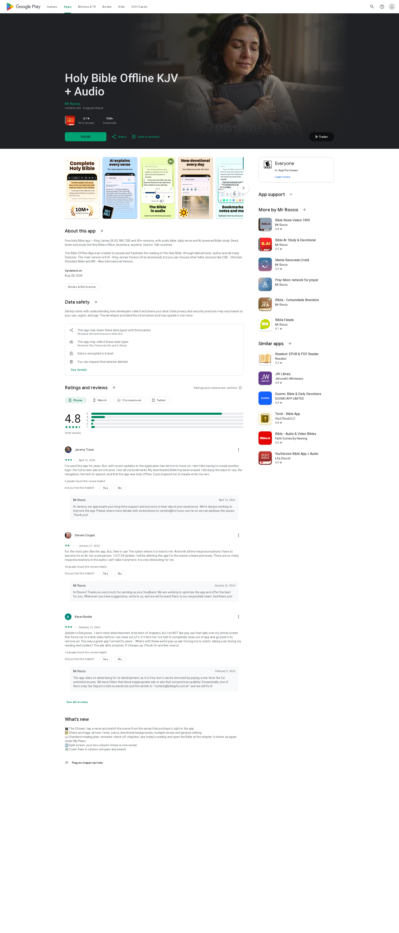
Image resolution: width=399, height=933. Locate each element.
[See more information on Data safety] (96, 302)
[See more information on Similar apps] (290, 343)
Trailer (321, 136)
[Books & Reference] (82, 287)
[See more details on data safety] (79, 370)
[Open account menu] (392, 7)
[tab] (51, 6)
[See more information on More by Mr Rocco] (304, 210)
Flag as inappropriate (84, 762)
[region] (123, 121)
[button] (82, 188)
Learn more (282, 177)
